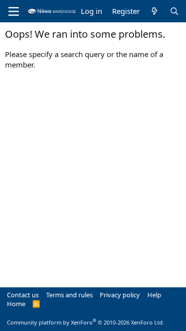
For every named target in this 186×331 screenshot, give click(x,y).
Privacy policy (120, 294)
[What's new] (154, 11)
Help (154, 294)
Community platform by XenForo (85, 322)
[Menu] (13, 11)
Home (16, 303)
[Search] (174, 11)
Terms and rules (69, 294)
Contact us (23, 294)
